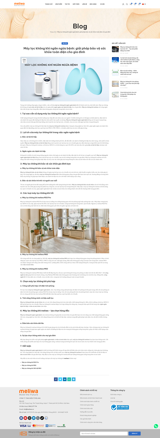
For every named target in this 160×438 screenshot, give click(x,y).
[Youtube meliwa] (25, 418)
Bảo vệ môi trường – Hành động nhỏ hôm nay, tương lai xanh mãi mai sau (129, 72)
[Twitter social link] (60, 379)
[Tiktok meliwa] (42, 418)
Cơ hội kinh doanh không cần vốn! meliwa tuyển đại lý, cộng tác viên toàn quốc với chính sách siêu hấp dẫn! (129, 60)
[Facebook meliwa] (21, 418)
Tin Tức (64, 43)
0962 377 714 (32, 406)
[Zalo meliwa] (46, 418)
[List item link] (95, 395)
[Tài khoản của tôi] (123, 4)
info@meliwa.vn (29, 409)
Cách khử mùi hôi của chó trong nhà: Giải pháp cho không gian (128, 94)
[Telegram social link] (73, 379)
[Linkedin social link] (65, 379)
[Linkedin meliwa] (34, 418)
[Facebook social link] (56, 379)
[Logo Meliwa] (28, 392)
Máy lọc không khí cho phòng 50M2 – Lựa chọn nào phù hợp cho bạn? (129, 83)
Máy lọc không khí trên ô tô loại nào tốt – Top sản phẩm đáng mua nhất (129, 48)
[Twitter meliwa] (38, 418)
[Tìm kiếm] (127, 4)
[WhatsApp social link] (69, 379)
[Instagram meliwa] (29, 418)
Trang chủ (53, 32)
